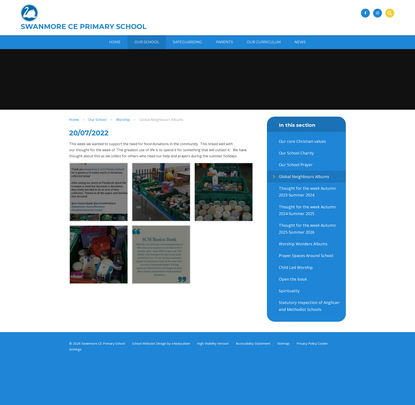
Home (74, 119)
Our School (97, 119)
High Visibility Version (213, 343)
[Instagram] (377, 13)
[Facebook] (365, 13)
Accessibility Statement (253, 343)
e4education (181, 343)
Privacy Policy (307, 343)
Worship (123, 119)
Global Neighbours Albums (161, 119)
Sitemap (283, 343)
